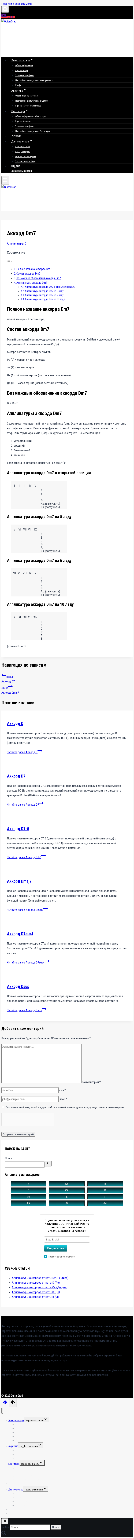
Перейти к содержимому (16, 3)
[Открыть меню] (5, 180)
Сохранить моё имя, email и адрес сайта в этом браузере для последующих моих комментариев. (65, 1107)
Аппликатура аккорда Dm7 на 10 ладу (45, 299)
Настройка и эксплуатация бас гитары (32, 131)
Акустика (13, 1446)
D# (28, 1197)
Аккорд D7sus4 (20, 933)
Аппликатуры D (16, 243)
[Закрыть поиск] (4, 1521)
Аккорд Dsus (18, 986)
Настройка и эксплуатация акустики (31, 101)
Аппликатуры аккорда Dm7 (31, 282)
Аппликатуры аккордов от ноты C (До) (36, 1292)
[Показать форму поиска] (5, 9)
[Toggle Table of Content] (9, 261)
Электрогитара (16, 1420)
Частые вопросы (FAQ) (25, 161)
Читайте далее (22, 752)
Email (63, 1099)
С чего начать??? (22, 146)
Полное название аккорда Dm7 (33, 269)
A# (67, 1184)
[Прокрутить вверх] (5, 1403)
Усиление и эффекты (24, 75)
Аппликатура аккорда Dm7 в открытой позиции (50, 286)
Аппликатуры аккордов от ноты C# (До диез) (40, 1287)
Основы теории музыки (25, 156)
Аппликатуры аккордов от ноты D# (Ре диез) (40, 1278)
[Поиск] (48, 1163)
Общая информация (24, 65)
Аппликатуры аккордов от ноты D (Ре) (36, 1282)
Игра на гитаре (21, 70)
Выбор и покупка (22, 151)
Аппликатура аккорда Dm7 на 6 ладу (44, 295)
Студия (15, 166)
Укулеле (16, 136)
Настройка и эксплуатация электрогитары (34, 80)
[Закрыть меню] (2, 1411)
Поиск (9, 1158)
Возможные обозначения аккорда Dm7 (38, 278)
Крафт (18, 85)
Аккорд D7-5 (18, 828)
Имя (62, 1090)
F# (28, 1203)
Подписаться (55, 1248)
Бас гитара (14, 1463)
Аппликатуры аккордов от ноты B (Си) (35, 1297)
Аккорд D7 (8, 679)
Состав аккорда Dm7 (28, 273)
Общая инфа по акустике (26, 96)
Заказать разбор (21, 170)
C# (67, 1190)
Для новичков (15, 1489)
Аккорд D (15, 723)
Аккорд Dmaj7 (10, 690)
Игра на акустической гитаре (28, 106)
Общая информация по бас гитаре (30, 116)
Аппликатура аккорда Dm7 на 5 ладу (44, 291)
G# (105, 1203)
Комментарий (91, 1082)
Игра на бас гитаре (23, 121)
